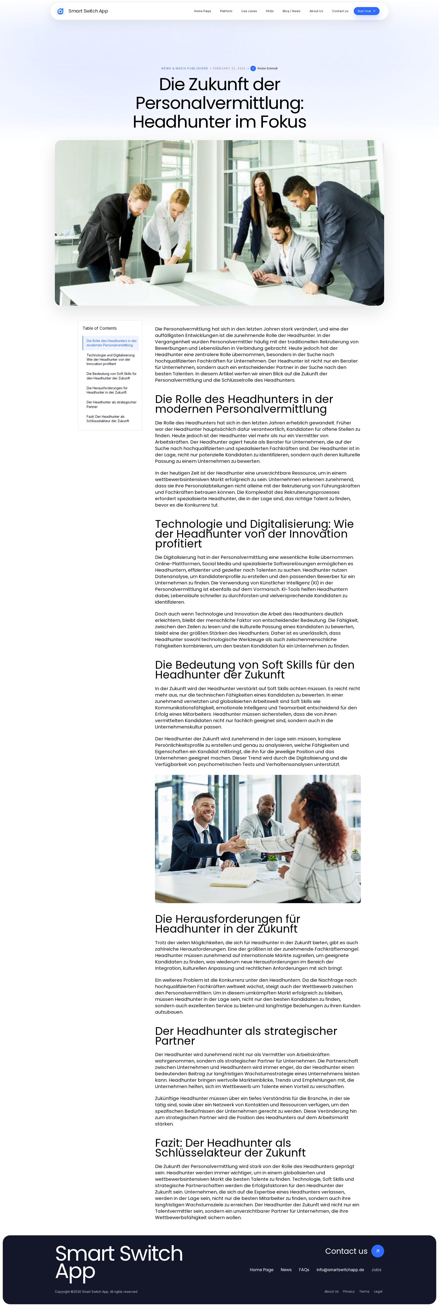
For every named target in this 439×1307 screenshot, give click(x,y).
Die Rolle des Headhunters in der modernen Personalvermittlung (112, 343)
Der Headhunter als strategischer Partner (112, 404)
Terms (364, 1291)
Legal (378, 1291)
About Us (331, 1291)
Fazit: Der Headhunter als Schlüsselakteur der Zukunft (108, 419)
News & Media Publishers (184, 68)
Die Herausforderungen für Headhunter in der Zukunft (107, 390)
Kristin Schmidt (268, 68)
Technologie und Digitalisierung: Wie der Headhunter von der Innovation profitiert (111, 359)
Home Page (261, 1270)
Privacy (349, 1291)
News (286, 1270)
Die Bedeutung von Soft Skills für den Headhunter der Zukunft (112, 376)
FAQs (304, 1270)
